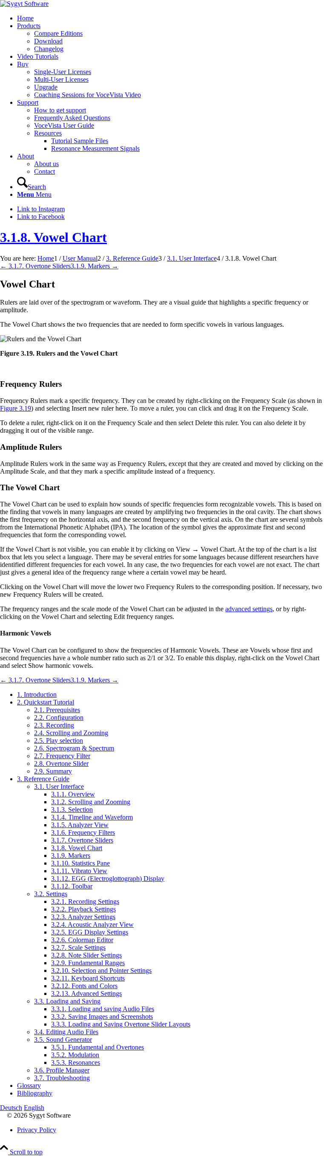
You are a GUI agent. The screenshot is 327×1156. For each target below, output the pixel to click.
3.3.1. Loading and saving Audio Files (102, 1008)
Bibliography (34, 1093)
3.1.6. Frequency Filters (83, 832)
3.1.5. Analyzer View (80, 824)
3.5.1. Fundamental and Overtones (97, 1047)
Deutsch (11, 1107)
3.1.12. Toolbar (71, 886)
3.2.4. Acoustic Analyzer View (92, 924)
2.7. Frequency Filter (62, 755)
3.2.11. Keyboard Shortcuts (88, 978)
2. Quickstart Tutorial (45, 702)
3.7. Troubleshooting (62, 1077)
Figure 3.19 (15, 408)
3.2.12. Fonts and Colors (84, 985)
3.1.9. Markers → (94, 266)
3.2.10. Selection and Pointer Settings (101, 970)
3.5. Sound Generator (63, 1039)
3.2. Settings (50, 893)
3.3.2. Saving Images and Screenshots (102, 1016)
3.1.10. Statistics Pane (80, 863)
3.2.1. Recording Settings (85, 901)
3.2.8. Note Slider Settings (86, 955)
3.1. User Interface (59, 786)
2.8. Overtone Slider (61, 763)
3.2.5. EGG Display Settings (89, 932)
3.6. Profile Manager (61, 1070)
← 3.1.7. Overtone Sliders (35, 266)
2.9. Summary (53, 771)
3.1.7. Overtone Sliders (82, 840)
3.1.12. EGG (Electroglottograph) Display (107, 878)
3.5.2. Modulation (75, 1054)
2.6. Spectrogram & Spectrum (74, 748)
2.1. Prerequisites (57, 709)
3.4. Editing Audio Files (66, 1031)
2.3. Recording (54, 725)
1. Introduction (37, 694)
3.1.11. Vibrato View (79, 870)
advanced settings (248, 609)
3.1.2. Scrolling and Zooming (90, 801)
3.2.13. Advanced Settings (86, 993)
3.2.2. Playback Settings (83, 909)
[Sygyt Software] (24, 3)
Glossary (29, 1085)
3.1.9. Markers (70, 855)
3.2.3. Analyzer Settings (83, 916)
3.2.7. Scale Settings (78, 947)
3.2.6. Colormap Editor (82, 939)
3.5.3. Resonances (75, 1062)
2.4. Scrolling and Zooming (71, 732)
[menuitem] (172, 18)
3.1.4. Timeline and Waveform (92, 817)
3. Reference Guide (43, 778)
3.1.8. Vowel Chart (53, 237)
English (34, 1107)
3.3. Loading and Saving (67, 1001)
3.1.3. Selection (72, 809)
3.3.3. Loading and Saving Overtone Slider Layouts (120, 1024)
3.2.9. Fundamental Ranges (88, 962)
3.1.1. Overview (73, 794)
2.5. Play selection (58, 740)
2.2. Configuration (58, 717)
